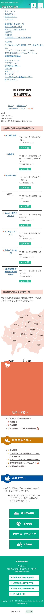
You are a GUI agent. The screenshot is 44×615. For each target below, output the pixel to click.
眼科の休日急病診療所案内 (15, 29)
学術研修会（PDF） (12, 66)
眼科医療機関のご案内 (13, 27)
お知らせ (8, 69)
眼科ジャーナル (11, 80)
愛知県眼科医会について (14, 24)
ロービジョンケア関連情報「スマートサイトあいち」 (25, 455)
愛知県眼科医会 (22, 561)
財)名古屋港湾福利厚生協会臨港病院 (11, 271)
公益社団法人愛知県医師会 (23, 588)
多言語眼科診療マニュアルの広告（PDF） (21, 53)
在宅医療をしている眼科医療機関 (18, 38)
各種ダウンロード (12, 71)
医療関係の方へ (11, 17)
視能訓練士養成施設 (13, 56)
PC (27, 611)
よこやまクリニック (11, 233)
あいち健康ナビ (19, 594)
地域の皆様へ (10, 14)
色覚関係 (8, 42)
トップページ (10, 11)
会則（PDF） (10, 74)
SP (31, 611)
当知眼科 (10, 154)
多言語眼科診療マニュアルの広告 (23, 463)
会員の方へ (9, 19)
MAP (23, 148)
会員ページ (33, 6)
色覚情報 (8, 35)
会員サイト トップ (12, 60)
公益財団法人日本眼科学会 (23, 583)
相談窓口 (8, 32)
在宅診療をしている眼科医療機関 (23, 428)
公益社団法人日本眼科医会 (23, 577)
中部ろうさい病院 (11, 251)
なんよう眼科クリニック (11, 214)
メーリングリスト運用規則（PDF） (19, 77)
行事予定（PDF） (11, 63)
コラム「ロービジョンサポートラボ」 (20, 50)
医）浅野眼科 (11, 135)
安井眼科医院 (11, 175)
